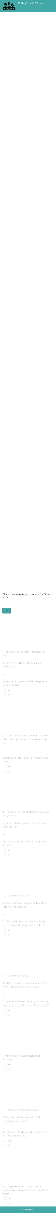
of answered (27, 1210)
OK (6, 611)
